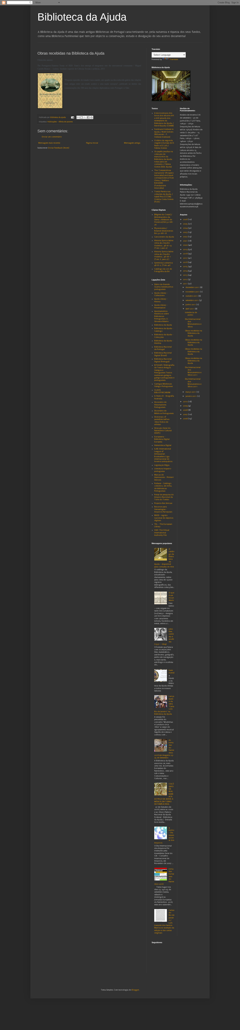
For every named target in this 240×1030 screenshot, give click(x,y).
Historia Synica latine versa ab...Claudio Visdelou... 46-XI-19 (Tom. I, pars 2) (163, 244)
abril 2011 (190, 309)
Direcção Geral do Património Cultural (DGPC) (163, 430)
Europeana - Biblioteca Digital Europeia (162, 439)
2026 (185, 219)
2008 (185, 410)
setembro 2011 (192, 300)
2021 (185, 241)
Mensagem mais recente (49, 143)
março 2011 (191, 392)
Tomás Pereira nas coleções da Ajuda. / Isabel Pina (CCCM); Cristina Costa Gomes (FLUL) (163, 196)
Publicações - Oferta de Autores (60, 122)
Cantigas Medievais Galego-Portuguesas (163, 385)
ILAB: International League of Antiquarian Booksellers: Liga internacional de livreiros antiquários (163, 455)
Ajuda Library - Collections (161, 294)
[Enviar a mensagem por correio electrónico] (72, 117)
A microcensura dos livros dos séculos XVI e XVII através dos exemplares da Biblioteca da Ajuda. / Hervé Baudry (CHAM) (164, 119)
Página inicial (92, 143)
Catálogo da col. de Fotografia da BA (163, 270)
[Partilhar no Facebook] (88, 117)
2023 (185, 232)
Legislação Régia (161, 465)
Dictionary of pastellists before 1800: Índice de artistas (161, 421)
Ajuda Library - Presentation (161, 306)
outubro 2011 (192, 296)
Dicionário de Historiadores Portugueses (160, 404)
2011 (185, 284)
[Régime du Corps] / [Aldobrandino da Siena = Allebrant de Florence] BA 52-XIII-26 (163, 219)
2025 (185, 224)
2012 (185, 279)
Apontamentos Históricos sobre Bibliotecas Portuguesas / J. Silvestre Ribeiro (161, 316)
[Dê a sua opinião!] (81, 117)
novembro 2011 (193, 292)
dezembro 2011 (193, 287)
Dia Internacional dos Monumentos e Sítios (193, 323)
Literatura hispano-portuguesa (163, 470)
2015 (185, 266)
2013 (185, 275)
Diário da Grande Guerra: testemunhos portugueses (163, 287)
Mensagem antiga (132, 143)
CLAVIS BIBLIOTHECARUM (162, 391)
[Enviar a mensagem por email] (78, 117)
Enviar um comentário (52, 137)
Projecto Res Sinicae (163, 503)
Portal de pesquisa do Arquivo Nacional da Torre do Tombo (164, 497)
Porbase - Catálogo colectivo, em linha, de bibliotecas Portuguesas (163, 487)
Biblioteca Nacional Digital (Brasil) (163, 354)
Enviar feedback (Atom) (58, 148)
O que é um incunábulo (171, 596)
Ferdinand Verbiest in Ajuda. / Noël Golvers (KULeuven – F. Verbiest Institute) (164, 133)
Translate (174, 59)
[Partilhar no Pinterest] (91, 117)
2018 (185, 254)
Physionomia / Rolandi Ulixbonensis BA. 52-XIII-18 (163, 230)
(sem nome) (171, 671)
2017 (185, 258)
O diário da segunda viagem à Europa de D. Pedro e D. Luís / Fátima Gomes (164, 144)
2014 (185, 271)
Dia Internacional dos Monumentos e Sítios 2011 (193, 371)
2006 (185, 419)
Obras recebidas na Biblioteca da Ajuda (193, 333)
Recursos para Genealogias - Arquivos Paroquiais (163, 509)
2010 (185, 401)
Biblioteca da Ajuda (82, 17)
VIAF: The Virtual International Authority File (161, 532)
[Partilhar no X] (85, 117)
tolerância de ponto (191, 313)
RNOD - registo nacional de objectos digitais (163, 518)
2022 (185, 237)
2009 (185, 406)
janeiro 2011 (191, 396)
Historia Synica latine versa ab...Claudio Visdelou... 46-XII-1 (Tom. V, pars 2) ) (163, 255)
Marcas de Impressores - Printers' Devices (164, 477)
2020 (185, 245)
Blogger (135, 990)
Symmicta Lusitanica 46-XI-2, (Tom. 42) (163, 264)
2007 (185, 414)
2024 (185, 228)
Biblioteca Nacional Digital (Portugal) (163, 360)
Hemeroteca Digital (162, 445)
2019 (185, 249)
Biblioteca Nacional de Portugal (163, 348)
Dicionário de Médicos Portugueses (164, 412)
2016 (185, 262)
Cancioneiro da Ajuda (164, 237)
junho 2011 (191, 304)
